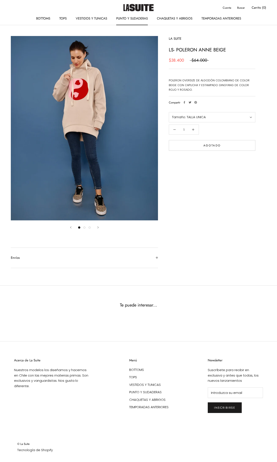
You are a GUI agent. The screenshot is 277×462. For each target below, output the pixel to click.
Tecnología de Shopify (35, 450)
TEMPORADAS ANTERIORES (221, 18)
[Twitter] (190, 102)
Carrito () (259, 7)
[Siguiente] (98, 227)
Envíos (15, 257)
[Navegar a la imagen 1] (79, 227)
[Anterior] (70, 227)
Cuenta (227, 8)
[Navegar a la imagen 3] (90, 227)
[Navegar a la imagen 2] (84, 227)
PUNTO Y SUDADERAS (132, 18)
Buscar (241, 8)
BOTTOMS (43, 18)
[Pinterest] (195, 102)
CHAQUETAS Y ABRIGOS (174, 18)
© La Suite (23, 444)
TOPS (63, 18)
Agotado (212, 145)
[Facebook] (184, 102)
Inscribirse (224, 408)
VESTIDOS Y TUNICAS (91, 18)
